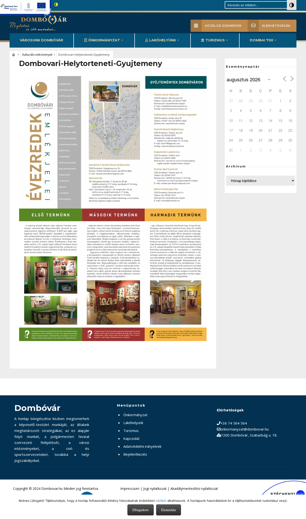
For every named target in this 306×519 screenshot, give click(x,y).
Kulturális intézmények (37, 55)
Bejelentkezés (135, 454)
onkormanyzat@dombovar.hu (244, 429)
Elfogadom (140, 510)
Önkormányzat (104, 40)
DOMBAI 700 (261, 40)
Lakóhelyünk (162, 40)
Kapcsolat (131, 438)
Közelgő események (223, 26)
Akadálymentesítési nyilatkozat (194, 488)
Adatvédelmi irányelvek (142, 446)
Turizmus (215, 40)
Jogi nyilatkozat (155, 488)
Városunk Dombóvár (41, 40)
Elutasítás (168, 510)
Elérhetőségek (276, 26)
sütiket (161, 500)
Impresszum (129, 488)
